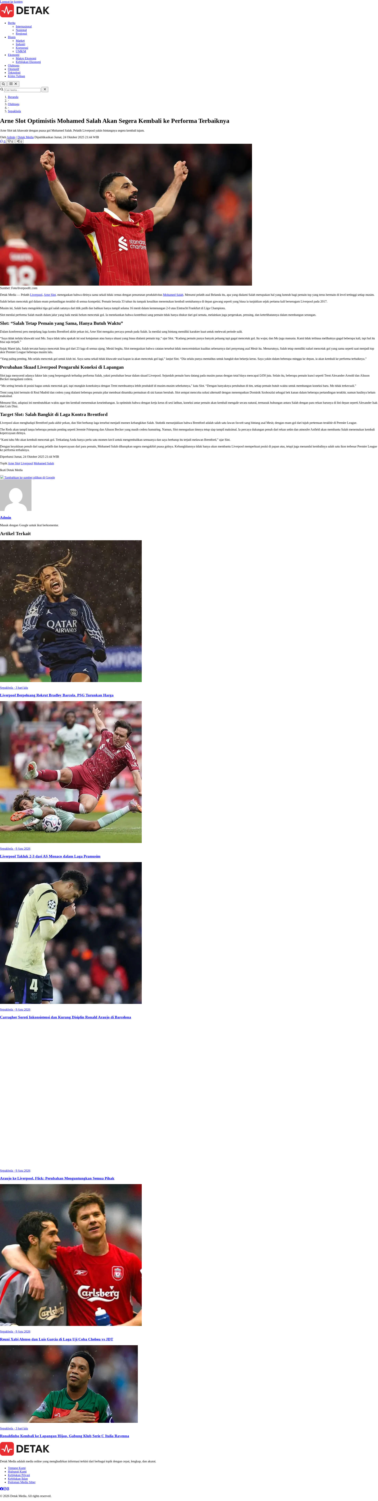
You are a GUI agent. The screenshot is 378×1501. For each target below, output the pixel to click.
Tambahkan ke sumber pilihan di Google (29, 477)
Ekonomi (13, 55)
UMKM (21, 51)
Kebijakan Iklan (18, 1478)
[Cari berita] (3, 84)
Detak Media (26, 137)
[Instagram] (4, 1489)
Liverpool (36, 294)
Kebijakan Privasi (19, 1475)
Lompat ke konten (11, 1)
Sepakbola (14, 111)
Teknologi (14, 72)
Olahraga (13, 65)
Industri (20, 44)
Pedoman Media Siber (21, 1482)
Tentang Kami (17, 1468)
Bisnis (12, 37)
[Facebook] (1, 1489)
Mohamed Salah (173, 294)
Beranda (13, 97)
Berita (11, 23)
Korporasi (22, 47)
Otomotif (13, 69)
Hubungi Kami (17, 1471)
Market (20, 40)
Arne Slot (50, 294)
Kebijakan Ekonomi (28, 62)
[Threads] (7, 1489)
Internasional (24, 26)
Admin (11, 137)
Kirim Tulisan (16, 76)
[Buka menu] (13, 84)
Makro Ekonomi (26, 58)
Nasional (21, 30)
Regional (21, 33)
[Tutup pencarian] (45, 89)
